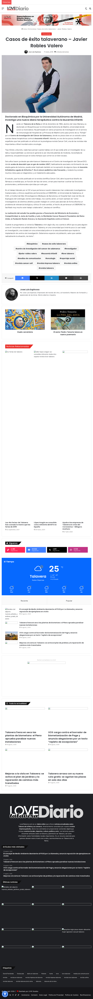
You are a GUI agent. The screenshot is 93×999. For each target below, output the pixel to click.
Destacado (20, 973)
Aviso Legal (43, 995)
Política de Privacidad (56, 995)
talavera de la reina (50, 981)
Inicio (25, 29)
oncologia (51, 258)
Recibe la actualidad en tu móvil (46, 660)
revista (5, 977)
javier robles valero (28, 253)
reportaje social (68, 258)
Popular (69, 601)
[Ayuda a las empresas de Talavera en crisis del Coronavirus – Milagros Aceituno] (75, 435)
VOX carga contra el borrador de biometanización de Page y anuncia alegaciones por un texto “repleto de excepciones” (48, 634)
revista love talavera (70, 977)
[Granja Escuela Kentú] (76, 915)
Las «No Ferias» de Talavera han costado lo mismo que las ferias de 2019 (17, 524)
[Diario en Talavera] (18, 8)
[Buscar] (90, 9)
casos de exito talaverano (54, 244)
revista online (71, 263)
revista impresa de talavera (34, 977)
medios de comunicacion (30, 258)
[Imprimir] (80, 278)
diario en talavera (32, 973)
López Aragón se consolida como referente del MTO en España (45, 524)
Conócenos (25, 995)
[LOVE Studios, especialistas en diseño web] (46, 20)
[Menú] (3, 9)
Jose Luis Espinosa (34, 52)
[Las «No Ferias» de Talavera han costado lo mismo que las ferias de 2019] (18, 435)
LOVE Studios (33, 991)
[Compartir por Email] (66, 278)
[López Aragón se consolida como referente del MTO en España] (46, 435)
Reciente (24, 601)
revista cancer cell (24, 263)
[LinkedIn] (51, 278)
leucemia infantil (49, 253)
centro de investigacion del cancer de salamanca (38, 248)
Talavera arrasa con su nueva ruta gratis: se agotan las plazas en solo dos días (67, 777)
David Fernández (8, 973)
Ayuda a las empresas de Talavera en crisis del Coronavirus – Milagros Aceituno (72, 525)
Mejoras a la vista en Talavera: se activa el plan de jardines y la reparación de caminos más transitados (24, 778)
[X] (37, 278)
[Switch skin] (86, 9)
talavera (38, 981)
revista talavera (47, 268)
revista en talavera (16, 977)
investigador (71, 248)
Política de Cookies (71, 995)
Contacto (34, 995)
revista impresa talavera (49, 263)
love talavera (68, 253)
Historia (43, 973)
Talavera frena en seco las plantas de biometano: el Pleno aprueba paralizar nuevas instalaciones (23, 737)
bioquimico (33, 244)
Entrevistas (32, 29)
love (57, 973)
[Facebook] (22, 278)
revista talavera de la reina (24, 981)
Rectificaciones (85, 995)
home (51, 973)
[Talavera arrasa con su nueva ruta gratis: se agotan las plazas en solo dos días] (68, 760)
